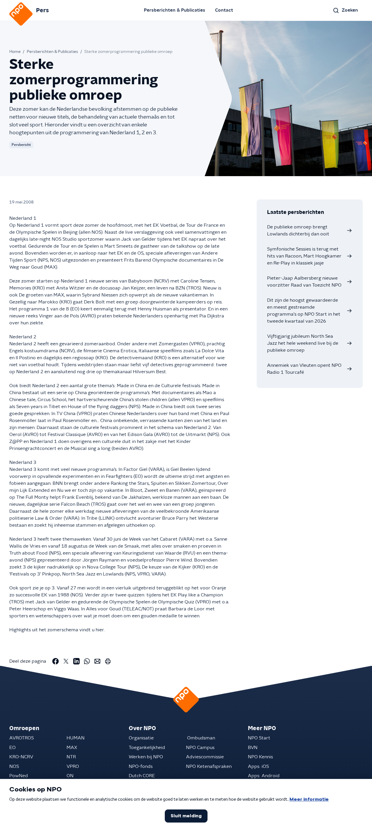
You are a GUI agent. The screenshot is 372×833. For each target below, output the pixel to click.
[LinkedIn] (76, 661)
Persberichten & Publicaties (174, 10)
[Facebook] (55, 661)
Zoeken (350, 10)
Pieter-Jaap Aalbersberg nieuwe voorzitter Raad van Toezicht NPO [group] (304, 281)
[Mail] (97, 661)
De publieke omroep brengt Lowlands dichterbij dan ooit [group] (298, 230)
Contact (224, 10)
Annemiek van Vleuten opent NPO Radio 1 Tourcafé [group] (304, 369)
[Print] (107, 661)
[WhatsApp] (87, 661)
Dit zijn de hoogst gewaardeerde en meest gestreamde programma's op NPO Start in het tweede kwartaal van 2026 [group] (303, 310)
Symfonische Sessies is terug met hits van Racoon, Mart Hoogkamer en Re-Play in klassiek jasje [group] (304, 256)
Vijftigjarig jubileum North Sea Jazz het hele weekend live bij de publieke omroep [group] (302, 343)
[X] (66, 661)
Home (15, 52)
